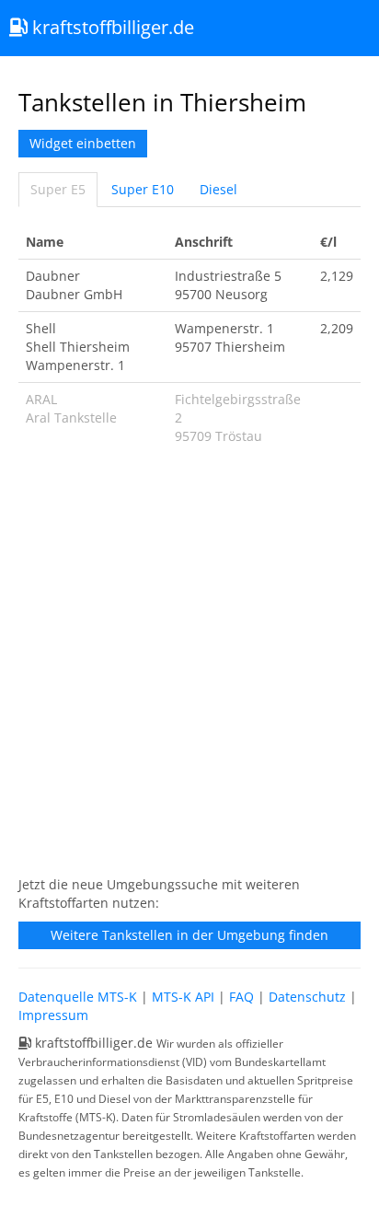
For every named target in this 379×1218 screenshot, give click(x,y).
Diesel (218, 189)
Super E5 (58, 189)
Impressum (53, 1015)
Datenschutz (307, 996)
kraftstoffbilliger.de (111, 27)
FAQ (241, 996)
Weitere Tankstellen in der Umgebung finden (189, 935)
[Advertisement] (189, 670)
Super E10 (142, 189)
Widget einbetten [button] (82, 143)
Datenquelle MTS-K (77, 996)
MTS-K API (183, 996)
